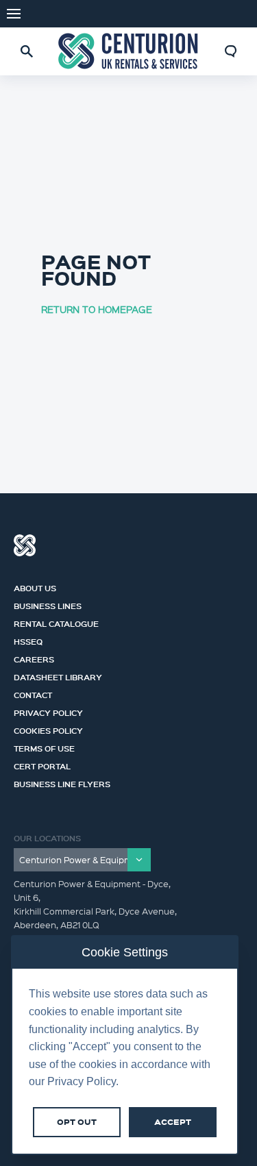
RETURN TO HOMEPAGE (96, 309)
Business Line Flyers (62, 782)
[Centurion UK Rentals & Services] (129, 51)
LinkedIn (236, 14)
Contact (33, 693)
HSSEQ (28, 640)
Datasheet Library (58, 675)
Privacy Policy (48, 711)
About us (35, 586)
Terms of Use (44, 747)
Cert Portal (42, 764)
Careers (34, 658)
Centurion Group (25, 545)
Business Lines (48, 604)
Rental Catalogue (56, 622)
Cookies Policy (48, 729)
